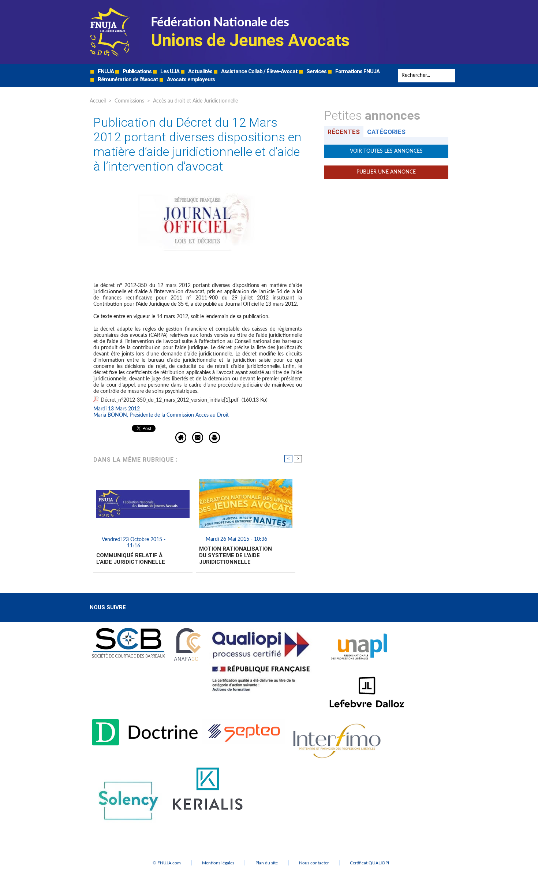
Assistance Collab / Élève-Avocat (259, 71)
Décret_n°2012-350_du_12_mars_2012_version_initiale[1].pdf (170, 400)
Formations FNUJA (357, 71)
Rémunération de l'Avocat (127, 79)
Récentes (344, 131)
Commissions (129, 101)
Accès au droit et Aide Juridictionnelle (195, 101)
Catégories (386, 131)
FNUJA (105, 71)
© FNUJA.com (167, 863)
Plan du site (266, 863)
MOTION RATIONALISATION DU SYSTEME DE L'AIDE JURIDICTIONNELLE (235, 555)
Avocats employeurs (190, 79)
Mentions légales (218, 863)
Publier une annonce (386, 172)
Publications (137, 71)
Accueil (98, 101)
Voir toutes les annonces (386, 151)
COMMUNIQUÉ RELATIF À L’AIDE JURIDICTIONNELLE (130, 558)
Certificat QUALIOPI (369, 863)
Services (315, 71)
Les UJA (169, 71)
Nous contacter (314, 863)
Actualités (199, 71)
